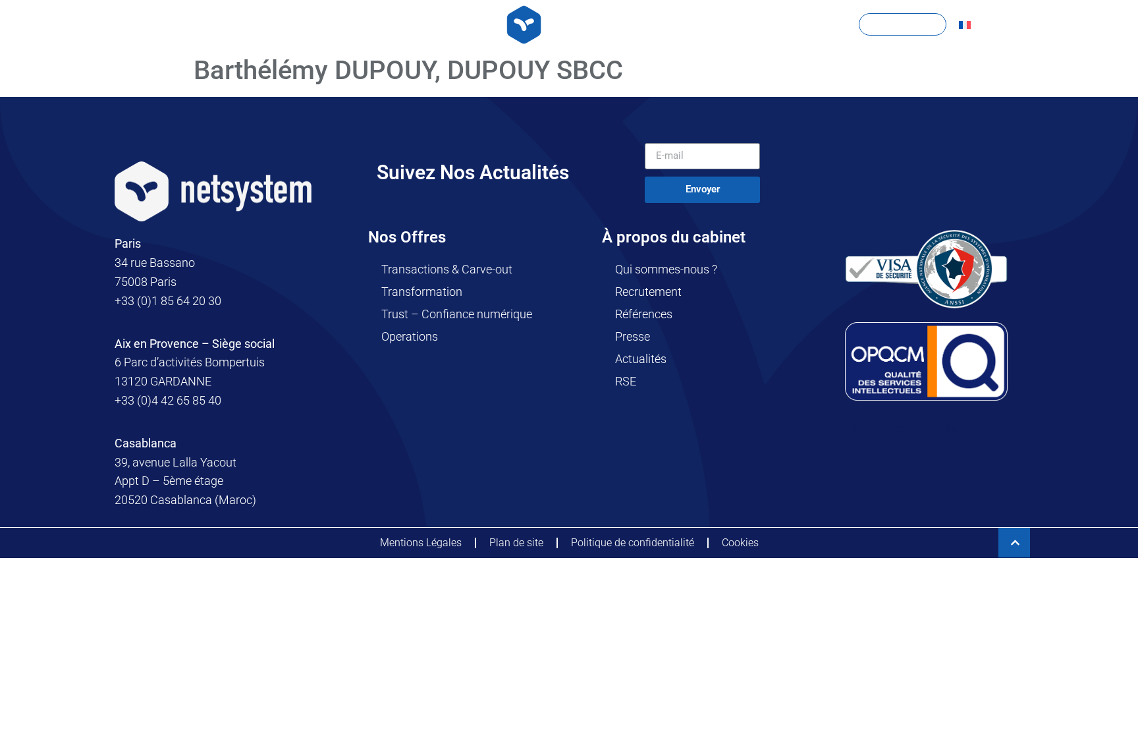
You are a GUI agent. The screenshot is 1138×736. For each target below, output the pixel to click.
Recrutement (648, 291)
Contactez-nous (902, 24)
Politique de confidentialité (632, 542)
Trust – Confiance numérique (456, 314)
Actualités (640, 359)
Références (643, 314)
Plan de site (516, 542)
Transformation (421, 291)
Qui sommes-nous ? (666, 269)
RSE (625, 381)
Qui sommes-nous (216, 24)
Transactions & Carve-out (446, 269)
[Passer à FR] (964, 24)
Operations (409, 336)
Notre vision (441, 24)
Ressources (784, 24)
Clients (685, 24)
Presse (632, 336)
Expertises (334, 24)
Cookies (740, 542)
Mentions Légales (421, 542)
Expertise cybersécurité (904, 429)
